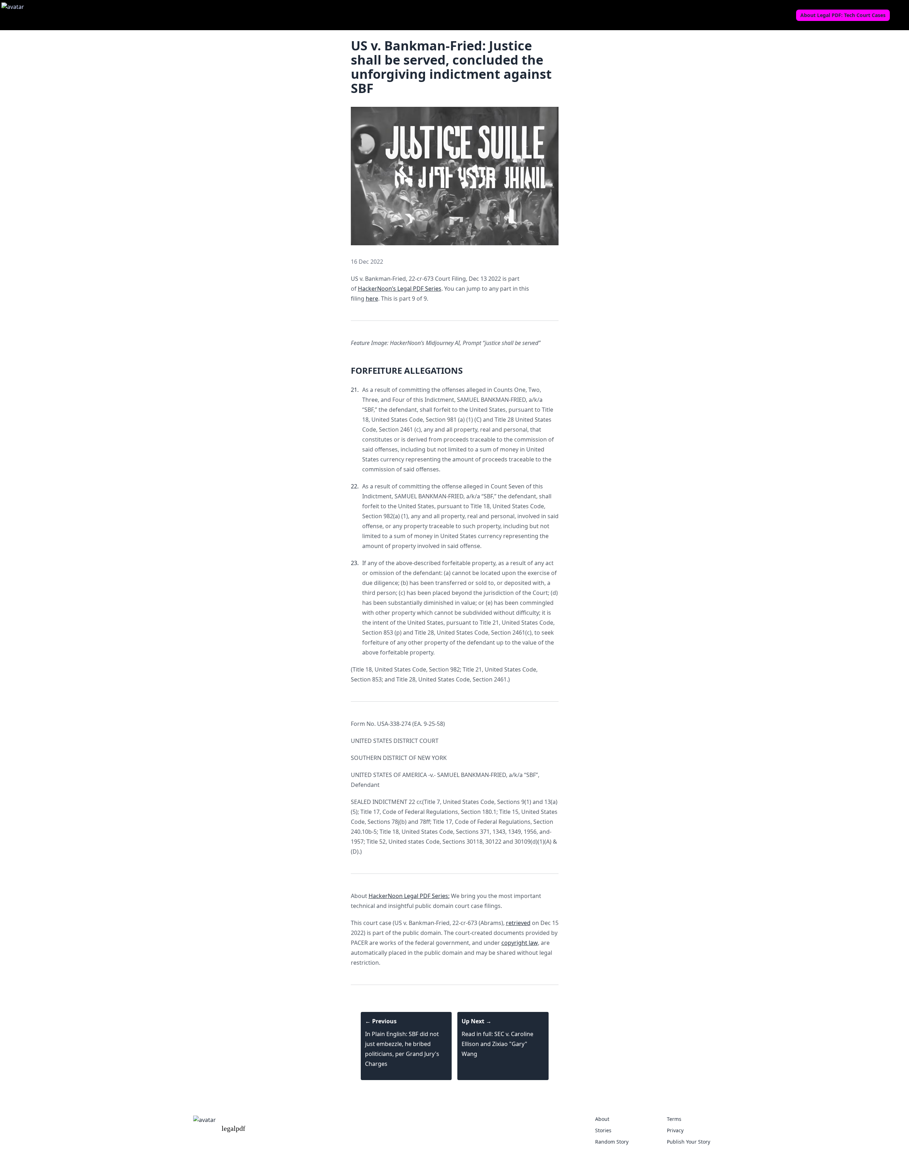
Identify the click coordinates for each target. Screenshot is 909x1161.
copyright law (519, 943)
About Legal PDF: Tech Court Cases (843, 15)
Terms (674, 1119)
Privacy (675, 1130)
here (372, 298)
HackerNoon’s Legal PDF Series (399, 288)
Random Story (611, 1141)
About (602, 1119)
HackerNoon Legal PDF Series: (409, 896)
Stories (603, 1130)
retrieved (518, 923)
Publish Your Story (688, 1141)
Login (900, 15)
